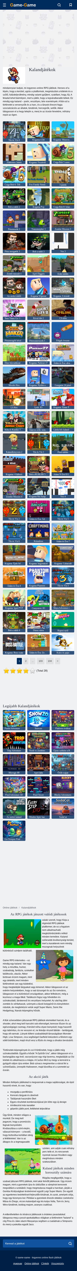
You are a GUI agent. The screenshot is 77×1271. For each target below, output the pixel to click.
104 (50, 661)
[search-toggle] (59, 4)
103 (41, 661)
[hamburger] (4, 5)
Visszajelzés (57, 1263)
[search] (70, 1243)
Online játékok (31, 1263)
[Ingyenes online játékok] (23, 5)
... (32, 661)
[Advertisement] (34, 38)
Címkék (45, 1263)
